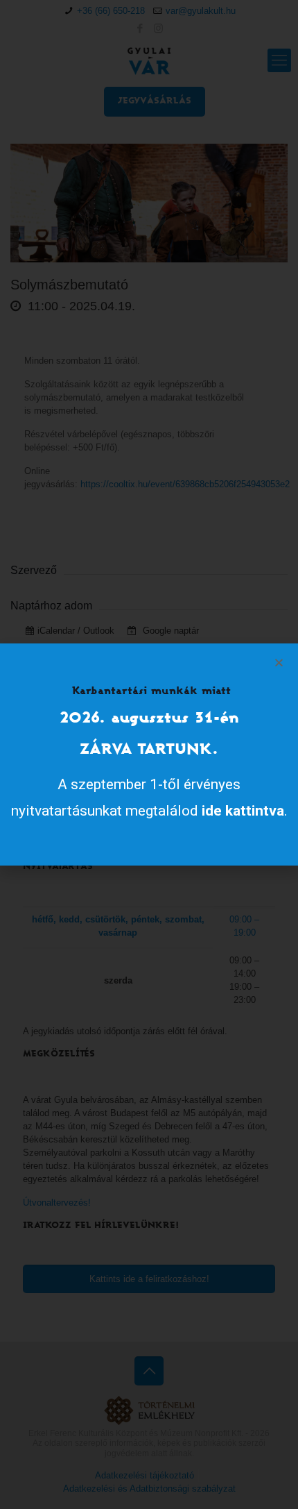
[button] (279, 662)
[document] (149, 754)
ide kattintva (243, 810)
